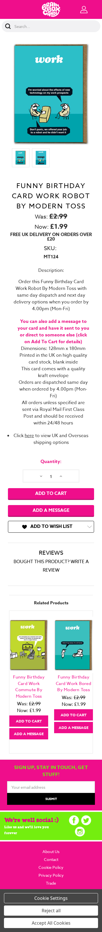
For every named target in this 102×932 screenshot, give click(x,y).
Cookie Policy (51, 867)
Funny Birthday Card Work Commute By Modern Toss (28, 686)
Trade (51, 883)
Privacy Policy (51, 875)
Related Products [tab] (51, 603)
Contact (51, 859)
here (29, 435)
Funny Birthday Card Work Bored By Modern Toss (73, 683)
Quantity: (51, 461)
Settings (59, 898)
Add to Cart (29, 721)
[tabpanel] (29, 678)
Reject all (51, 910)
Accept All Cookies (51, 923)
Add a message (51, 510)
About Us (51, 851)
